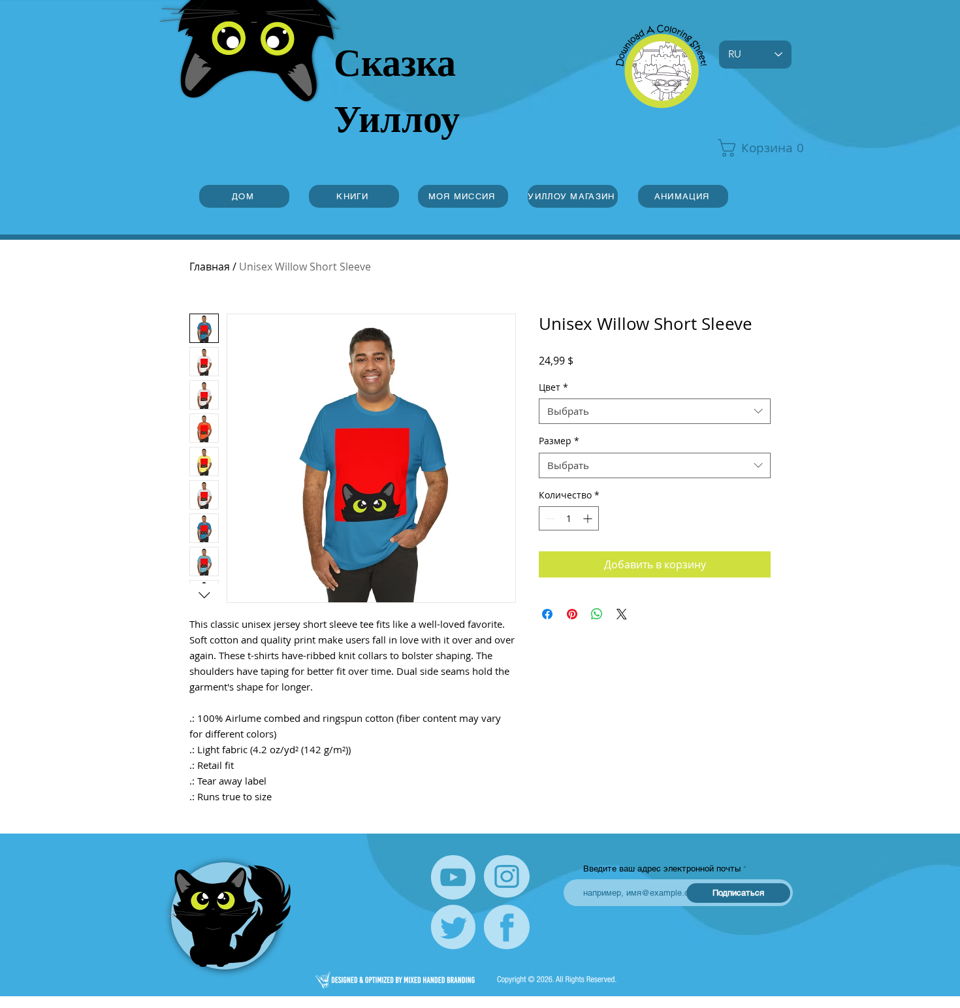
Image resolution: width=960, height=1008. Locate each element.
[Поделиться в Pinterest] (572, 614)
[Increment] (589, 518)
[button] (754, 148)
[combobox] (655, 411)
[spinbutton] (569, 518)
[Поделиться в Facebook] (547, 614)
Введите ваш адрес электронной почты (662, 868)
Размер (559, 440)
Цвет (553, 387)
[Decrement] (549, 518)
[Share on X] (622, 614)
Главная (209, 266)
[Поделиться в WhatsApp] (597, 614)
